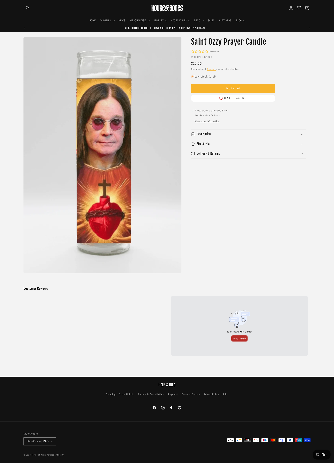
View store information (207, 121)
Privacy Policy (211, 394)
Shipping (211, 69)
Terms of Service (191, 394)
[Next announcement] (309, 28)
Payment (173, 394)
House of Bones (39, 454)
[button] (27, 8)
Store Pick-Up (126, 394)
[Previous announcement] (24, 28)
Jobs (225, 394)
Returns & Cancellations (151, 394)
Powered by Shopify (55, 454)
